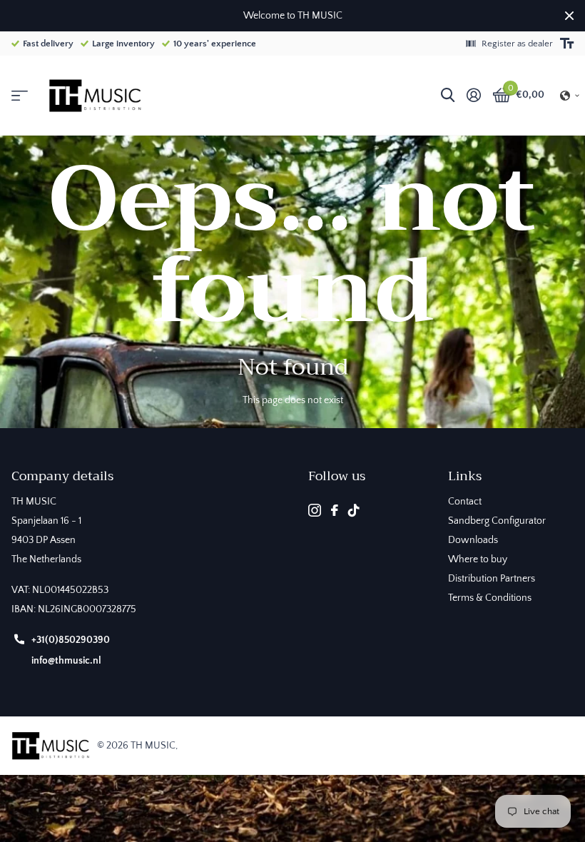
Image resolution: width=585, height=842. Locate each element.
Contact (465, 501)
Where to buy (477, 559)
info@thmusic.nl (66, 660)
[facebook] (334, 510)
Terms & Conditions (489, 598)
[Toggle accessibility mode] (567, 43)
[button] (570, 96)
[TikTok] (354, 510)
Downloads (473, 540)
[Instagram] (314, 510)
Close (569, 15)
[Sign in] (473, 95)
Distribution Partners (491, 578)
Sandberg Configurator (497, 521)
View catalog (19, 96)
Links (465, 476)
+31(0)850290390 (70, 640)
